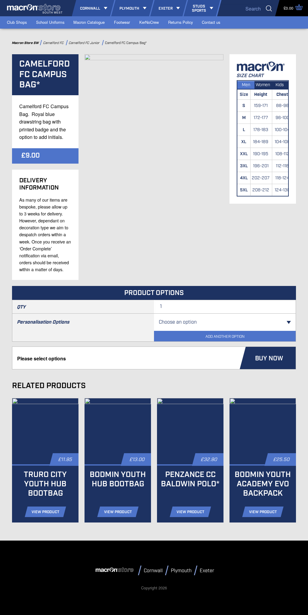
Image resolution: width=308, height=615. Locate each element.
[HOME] (115, 570)
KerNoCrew (149, 22)
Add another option (225, 336)
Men (246, 85)
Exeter (207, 571)
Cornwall (153, 571)
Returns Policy (180, 22)
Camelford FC (54, 43)
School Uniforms (50, 22)
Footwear (122, 22)
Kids (280, 85)
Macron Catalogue (89, 22)
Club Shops (17, 22)
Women (263, 85)
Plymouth (181, 571)
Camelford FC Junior (85, 43)
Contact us (211, 22)
